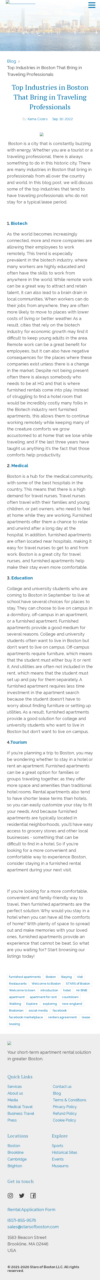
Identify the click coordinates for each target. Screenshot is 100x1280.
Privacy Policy (65, 1107)
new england (72, 1003)
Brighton (14, 1166)
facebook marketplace (26, 1017)
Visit (80, 977)
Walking (15, 1003)
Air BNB (81, 990)
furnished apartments (25, 977)
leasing (14, 1024)
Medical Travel (20, 1107)
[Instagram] (13, 1197)
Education (22, 577)
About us (15, 1093)
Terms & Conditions (69, 1100)
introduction (49, 990)
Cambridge (17, 1159)
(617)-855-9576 (21, 1220)
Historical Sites (64, 1152)
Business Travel (20, 1113)
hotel (67, 990)
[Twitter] (24, 1197)
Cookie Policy (64, 1120)
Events (58, 1159)
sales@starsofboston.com (33, 1226)
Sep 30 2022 (62, 119)
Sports (57, 1146)
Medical (19, 465)
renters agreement (62, 1017)
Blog (11, 61)
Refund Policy (65, 1113)
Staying (66, 977)
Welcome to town (22, 990)
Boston (51, 977)
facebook (60, 1010)
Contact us (62, 1086)
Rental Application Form (31, 1209)
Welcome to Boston (46, 983)
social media (38, 1010)
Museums (60, 1166)
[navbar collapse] (91, 3)
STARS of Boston (78, 983)
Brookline (15, 1152)
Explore (32, 1003)
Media (12, 1100)
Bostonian (16, 1010)
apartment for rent (43, 997)
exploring (50, 1003)
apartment (17, 997)
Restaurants (18, 983)
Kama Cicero (38, 119)
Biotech (18, 223)
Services (14, 1086)
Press (12, 1120)
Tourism (18, 742)
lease (86, 1017)
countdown (70, 997)
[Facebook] (36, 1197)
